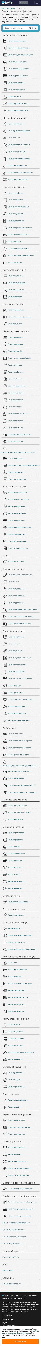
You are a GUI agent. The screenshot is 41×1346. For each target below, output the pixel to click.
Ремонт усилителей (15, 693)
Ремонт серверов (15, 297)
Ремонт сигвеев (14, 1154)
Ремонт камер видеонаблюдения (21, 1189)
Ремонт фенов (13, 582)
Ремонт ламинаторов (16, 854)
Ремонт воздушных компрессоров (21, 949)
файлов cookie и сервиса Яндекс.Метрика (20, 1332)
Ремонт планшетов (15, 200)
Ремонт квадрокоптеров (17, 1161)
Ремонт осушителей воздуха (19, 527)
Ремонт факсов (14, 874)
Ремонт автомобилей (10, 1257)
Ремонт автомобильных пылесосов (22, 785)
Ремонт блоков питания (17, 969)
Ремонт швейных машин (17, 806)
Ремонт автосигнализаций (18, 771)
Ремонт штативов (15, 324)
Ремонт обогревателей (17, 513)
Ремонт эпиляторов (16, 589)
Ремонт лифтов (8, 1270)
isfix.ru (7, 2)
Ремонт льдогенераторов (12, 1244)
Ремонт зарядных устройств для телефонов (18, 766)
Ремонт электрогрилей (17, 479)
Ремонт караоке (14, 686)
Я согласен (20, 1341)
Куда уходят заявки (9, 1325)
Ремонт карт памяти (16, 1011)
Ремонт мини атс (14, 867)
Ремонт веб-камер (15, 1045)
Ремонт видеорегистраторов (19, 748)
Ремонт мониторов (15, 1032)
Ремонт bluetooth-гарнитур (18, 249)
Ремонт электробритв (16, 596)
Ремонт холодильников (17, 41)
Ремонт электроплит (16, 83)
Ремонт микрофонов (16, 672)
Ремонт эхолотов (15, 262)
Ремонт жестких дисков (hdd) (20, 983)
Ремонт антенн (14, 644)
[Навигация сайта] (36, 3)
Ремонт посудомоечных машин (20, 55)
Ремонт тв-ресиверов (16, 706)
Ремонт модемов (14, 1080)
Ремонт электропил (16, 915)
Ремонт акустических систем (20, 658)
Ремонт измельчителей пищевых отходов (18, 453)
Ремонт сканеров (15, 888)
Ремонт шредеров (15, 860)
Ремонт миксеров (15, 365)
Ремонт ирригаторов (16, 603)
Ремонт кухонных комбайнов (19, 358)
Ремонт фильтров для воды (19, 435)
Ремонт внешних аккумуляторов (21, 255)
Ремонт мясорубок (15, 351)
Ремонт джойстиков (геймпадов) (21, 1052)
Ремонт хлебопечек (15, 372)
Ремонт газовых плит (16, 90)
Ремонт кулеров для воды (18, 110)
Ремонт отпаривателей (17, 152)
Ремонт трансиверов (16, 1087)
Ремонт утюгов (14, 138)
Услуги (4, 1323)
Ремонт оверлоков (15, 819)
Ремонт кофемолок (15, 428)
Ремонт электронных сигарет (19, 624)
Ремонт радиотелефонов (18, 1100)
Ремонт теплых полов (16, 942)
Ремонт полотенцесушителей (19, 935)
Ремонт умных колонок (11, 1284)
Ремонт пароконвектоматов (13, 1230)
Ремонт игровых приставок (19, 720)
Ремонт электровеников (17, 166)
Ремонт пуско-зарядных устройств (22, 792)
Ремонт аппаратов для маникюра (21, 617)
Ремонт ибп (12, 963)
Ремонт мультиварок (16, 386)
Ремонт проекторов (16, 833)
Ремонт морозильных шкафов (14, 1237)
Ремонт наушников (15, 214)
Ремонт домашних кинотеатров (20, 699)
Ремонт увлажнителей (17, 534)
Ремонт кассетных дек (17, 665)
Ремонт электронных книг (18, 207)
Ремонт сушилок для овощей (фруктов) (24, 465)
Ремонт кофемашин (15, 337)
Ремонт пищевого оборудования (21, 1209)
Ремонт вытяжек (14, 97)
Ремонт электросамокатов (18, 1175)
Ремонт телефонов (15, 193)
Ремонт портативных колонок (20, 228)
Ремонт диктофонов (16, 221)
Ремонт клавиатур (15, 1059)
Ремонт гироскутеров (16, 1147)
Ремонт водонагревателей (18, 499)
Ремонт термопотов (16, 472)
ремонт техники (28, 1296)
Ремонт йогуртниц (15, 458)
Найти (33, 28)
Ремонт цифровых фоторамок (20, 317)
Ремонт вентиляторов (16, 506)
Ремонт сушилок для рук (18, 179)
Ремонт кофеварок (15, 421)
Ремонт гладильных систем (19, 145)
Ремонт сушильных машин (18, 104)
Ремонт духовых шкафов (18, 76)
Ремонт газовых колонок (18, 548)
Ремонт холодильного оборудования (22, 1202)
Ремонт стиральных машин (19, 48)
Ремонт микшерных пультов (19, 1127)
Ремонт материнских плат (18, 997)
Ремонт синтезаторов (16, 1120)
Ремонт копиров (14, 847)
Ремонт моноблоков (16, 290)
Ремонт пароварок (15, 400)
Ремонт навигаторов (16, 778)
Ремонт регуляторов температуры (16, 1223)
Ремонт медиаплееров (17, 713)
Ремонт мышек (14, 1025)
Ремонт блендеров (15, 344)
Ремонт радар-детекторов (18, 755)
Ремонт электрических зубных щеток (23, 610)
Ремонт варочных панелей (18, 69)
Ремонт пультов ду (15, 651)
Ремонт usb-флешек (16, 1004)
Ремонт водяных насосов (18, 902)
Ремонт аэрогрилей (16, 393)
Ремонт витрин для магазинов (20, 1216)
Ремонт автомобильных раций (20, 741)
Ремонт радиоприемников (18, 235)
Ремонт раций (13, 1107)
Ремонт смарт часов (16, 561)
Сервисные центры (8, 8)
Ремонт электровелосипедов (19, 1168)
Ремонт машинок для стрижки (20, 575)
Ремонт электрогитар (16, 1134)
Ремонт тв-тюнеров (16, 1039)
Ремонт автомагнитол (16, 734)
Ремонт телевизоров (16, 637)
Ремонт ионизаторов (16, 520)
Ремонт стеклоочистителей (19, 159)
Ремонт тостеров (15, 407)
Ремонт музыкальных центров (20, 679)
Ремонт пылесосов (15, 124)
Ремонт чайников (15, 379)
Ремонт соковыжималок (17, 414)
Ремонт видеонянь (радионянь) (20, 173)
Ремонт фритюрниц (15, 442)
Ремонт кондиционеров (17, 492)
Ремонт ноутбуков (15, 276)
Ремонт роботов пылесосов (19, 131)
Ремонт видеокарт (15, 976)
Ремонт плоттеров (15, 881)
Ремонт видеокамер (16, 310)
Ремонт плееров (14, 242)
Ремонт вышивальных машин (19, 812)
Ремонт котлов (14, 928)
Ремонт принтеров (15, 840)
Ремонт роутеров (15, 1073)
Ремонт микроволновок (17, 62)
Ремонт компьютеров (16, 283)
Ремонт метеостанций (17, 541)
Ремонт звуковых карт (17, 990)
